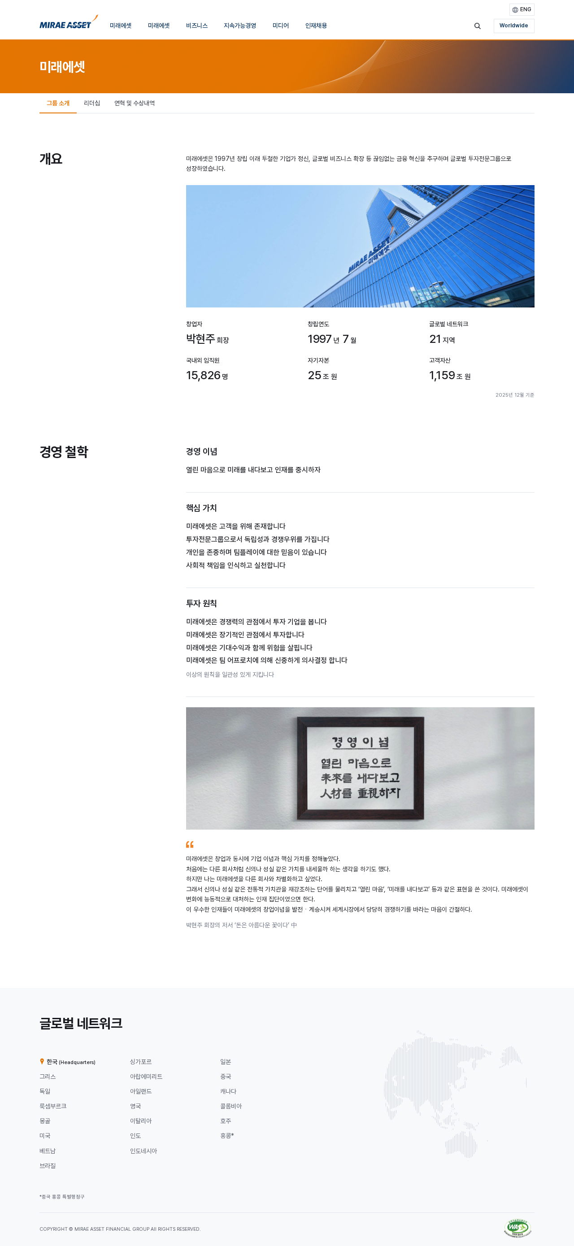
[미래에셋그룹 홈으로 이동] (68, 24)
